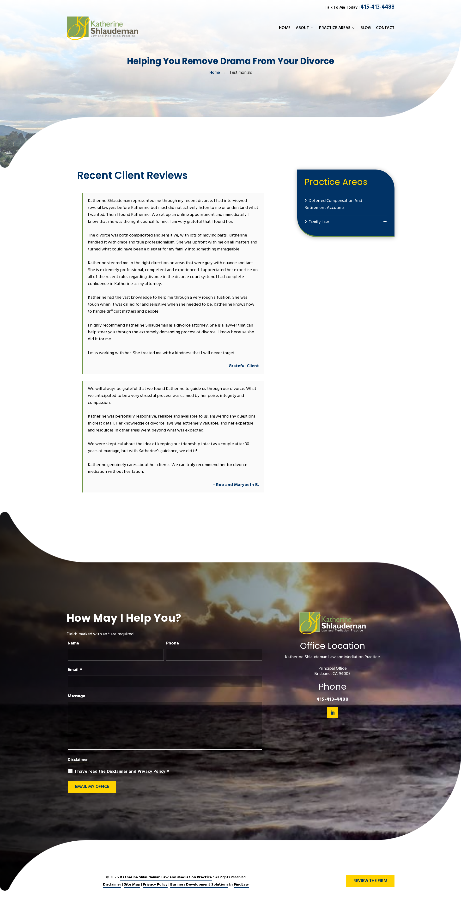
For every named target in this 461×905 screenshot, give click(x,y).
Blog (365, 28)
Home (285, 28)
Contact (385, 28)
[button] (456, 870)
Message (76, 696)
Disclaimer (78, 760)
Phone (172, 643)
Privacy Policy (155, 884)
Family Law (319, 222)
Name (73, 643)
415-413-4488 (377, 7)
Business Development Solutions (199, 884)
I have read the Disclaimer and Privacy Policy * (122, 772)
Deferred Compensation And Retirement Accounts (333, 204)
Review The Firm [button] (370, 880)
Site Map (132, 884)
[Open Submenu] (385, 222)
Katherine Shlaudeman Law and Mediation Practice (166, 877)
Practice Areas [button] (334, 28)
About (302, 28)
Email (75, 669)
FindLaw (241, 884)
